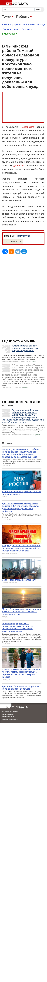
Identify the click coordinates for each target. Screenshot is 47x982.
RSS (16, 719)
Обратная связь (7, 714)
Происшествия (11, 29)
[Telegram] (18, 251)
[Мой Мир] (24, 251)
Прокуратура (23, 236)
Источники (29, 24)
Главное (6, 24)
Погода (41, 24)
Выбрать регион (8, 716)
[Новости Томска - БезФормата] (14, 3)
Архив (17, 24)
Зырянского (28, 127)
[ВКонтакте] (5, 251)
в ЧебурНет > (9, 33)
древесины (19, 165)
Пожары (25, 29)
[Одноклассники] (11, 251)
